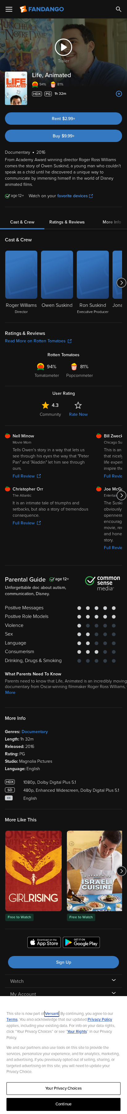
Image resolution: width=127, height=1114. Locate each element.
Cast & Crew (22, 222)
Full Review (24, 476)
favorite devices (72, 195)
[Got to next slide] (121, 282)
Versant (52, 1013)
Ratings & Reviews (67, 222)
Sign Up (63, 962)
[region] (63, 1055)
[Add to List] (119, 94)
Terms (12, 1019)
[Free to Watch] (33, 871)
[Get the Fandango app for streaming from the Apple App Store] (44, 943)
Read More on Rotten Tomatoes (35, 341)
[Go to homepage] (42, 9)
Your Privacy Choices (63, 1088)
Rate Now (78, 414)
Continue (63, 1104)
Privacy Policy (100, 1019)
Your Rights (77, 1031)
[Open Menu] (9, 9)
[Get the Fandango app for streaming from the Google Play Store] (81, 943)
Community (50, 414)
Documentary (35, 731)
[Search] (119, 9)
